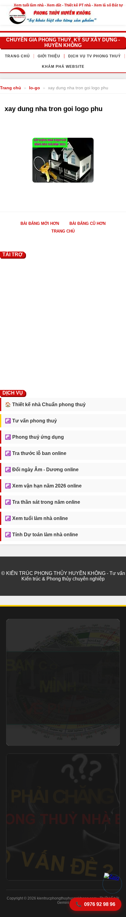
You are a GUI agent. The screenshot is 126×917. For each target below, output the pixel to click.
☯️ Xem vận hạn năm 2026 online (43, 485)
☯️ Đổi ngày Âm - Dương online (42, 469)
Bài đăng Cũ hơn (87, 223)
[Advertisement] (63, 323)
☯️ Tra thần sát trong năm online (42, 502)
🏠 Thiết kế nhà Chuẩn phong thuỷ (45, 404)
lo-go (34, 87)
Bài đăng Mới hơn (39, 223)
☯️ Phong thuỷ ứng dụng (34, 437)
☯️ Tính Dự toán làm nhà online (41, 534)
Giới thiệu (49, 56)
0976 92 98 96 (95, 904)
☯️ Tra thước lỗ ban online (35, 453)
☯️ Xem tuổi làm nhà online (36, 518)
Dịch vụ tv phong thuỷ (94, 56)
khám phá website (63, 66)
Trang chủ (17, 56)
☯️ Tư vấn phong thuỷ (31, 420)
